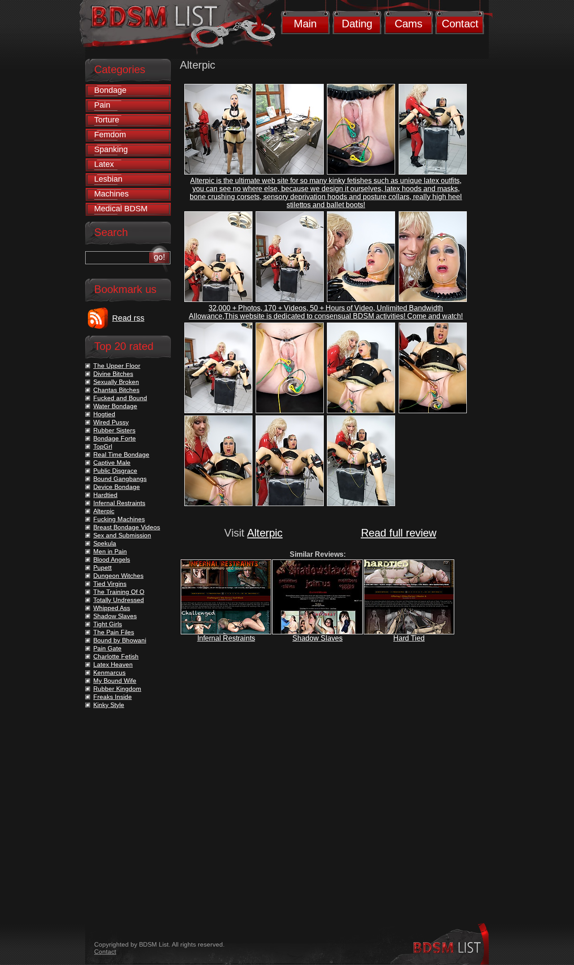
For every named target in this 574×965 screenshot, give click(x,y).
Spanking (111, 149)
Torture (106, 119)
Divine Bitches (113, 373)
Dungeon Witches (118, 575)
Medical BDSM (121, 208)
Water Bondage (115, 406)
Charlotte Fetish (116, 656)
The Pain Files (113, 632)
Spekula (104, 543)
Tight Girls (107, 624)
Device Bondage (116, 486)
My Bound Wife (114, 680)
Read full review (398, 533)
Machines (111, 193)
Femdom (110, 134)
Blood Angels (111, 559)
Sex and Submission (122, 535)
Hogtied (104, 414)
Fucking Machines (119, 519)
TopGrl (102, 446)
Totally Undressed (118, 599)
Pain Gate (107, 648)
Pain (102, 104)
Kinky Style (108, 704)
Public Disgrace (115, 470)
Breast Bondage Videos (126, 527)
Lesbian (108, 179)
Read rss (128, 318)
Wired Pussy (111, 422)
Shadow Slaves (317, 638)
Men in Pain (110, 551)
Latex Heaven (113, 664)
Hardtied (105, 494)
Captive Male (111, 462)
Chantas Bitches (116, 389)
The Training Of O (118, 591)
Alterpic (265, 533)
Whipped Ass (111, 607)
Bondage (110, 90)
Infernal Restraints (226, 638)
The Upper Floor (116, 365)
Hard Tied (409, 638)
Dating (357, 23)
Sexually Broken (116, 381)
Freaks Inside (112, 696)
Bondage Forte (114, 438)
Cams (408, 23)
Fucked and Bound (120, 398)
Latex (104, 164)
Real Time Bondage (121, 454)
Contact (460, 23)
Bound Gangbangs (120, 478)
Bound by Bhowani (119, 640)
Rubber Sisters (114, 430)
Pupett (102, 567)
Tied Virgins (109, 583)
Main (305, 23)
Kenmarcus (109, 672)
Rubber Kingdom (117, 688)
